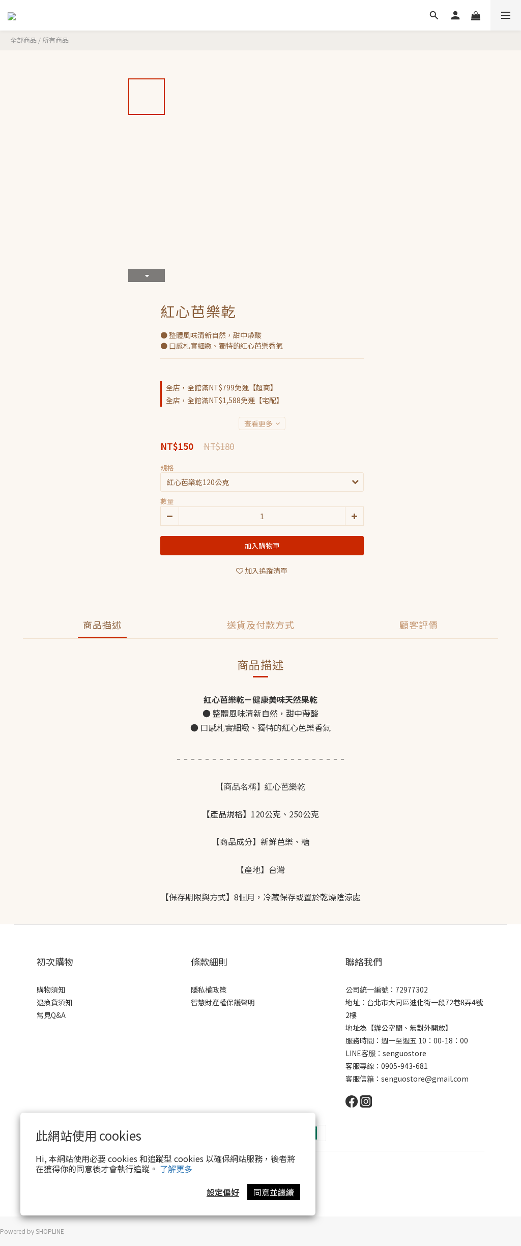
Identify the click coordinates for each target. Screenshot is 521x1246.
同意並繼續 (273, 1192)
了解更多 (176, 1169)
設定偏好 (223, 1192)
